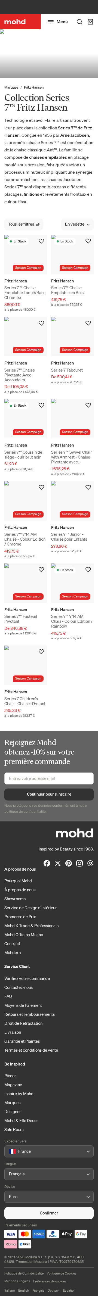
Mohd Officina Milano (23, 934)
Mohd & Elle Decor (21, 1120)
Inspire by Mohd (18, 1093)
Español (69, 1290)
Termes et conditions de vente (31, 1050)
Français (38, 1290)
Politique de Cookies (61, 1273)
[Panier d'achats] (90, 21)
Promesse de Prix (20, 916)
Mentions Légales (17, 1281)
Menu (62, 21)
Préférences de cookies (49, 1281)
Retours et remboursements (29, 1014)
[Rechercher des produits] (79, 21)
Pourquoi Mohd (18, 880)
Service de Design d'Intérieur (30, 907)
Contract (12, 943)
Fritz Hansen (34, 87)
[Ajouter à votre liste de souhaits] (41, 241)
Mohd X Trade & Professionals (31, 925)
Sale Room (14, 1129)
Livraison (12, 1032)
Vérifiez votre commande (27, 978)
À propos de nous (19, 889)
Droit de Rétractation (23, 1023)
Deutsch (54, 1290)
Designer (12, 1111)
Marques (11, 87)
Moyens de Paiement (23, 1005)
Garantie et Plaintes (22, 1041)
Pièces (10, 1075)
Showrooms (15, 898)
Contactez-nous (18, 987)
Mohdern (12, 952)
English (23, 1290)
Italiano (9, 1290)
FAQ (8, 996)
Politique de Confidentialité (24, 1273)
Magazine (13, 1084)
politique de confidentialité (25, 811)
